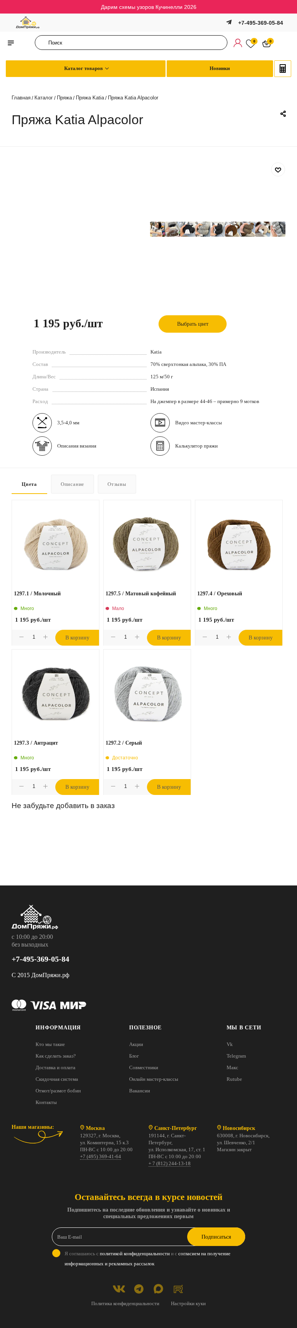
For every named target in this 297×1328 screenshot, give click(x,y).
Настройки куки (188, 1303)
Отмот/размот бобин (58, 1091)
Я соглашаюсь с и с (147, 1258)
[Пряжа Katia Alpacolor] (157, 229)
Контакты (46, 1102)
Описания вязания (76, 446)
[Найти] (43, 42)
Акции (136, 1044)
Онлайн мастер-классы (153, 1079)
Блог (134, 1056)
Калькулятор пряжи (196, 446)
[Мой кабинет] (238, 42)
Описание (72, 484)
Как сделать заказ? (56, 1056)
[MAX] (158, 1288)
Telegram (236, 1056)
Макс (232, 1067)
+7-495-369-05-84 (260, 23)
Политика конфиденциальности (125, 1303)
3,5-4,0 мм (68, 423)
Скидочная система (57, 1079)
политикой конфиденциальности (135, 1253)
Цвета (29, 484)
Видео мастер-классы (198, 423)
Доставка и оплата (55, 1067)
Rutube (234, 1079)
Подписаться (216, 1237)
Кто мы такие (50, 1044)
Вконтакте (119, 1288)
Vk (230, 1044)
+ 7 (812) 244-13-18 (169, 1163)
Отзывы (117, 484)
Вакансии (139, 1091)
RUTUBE (178, 1288)
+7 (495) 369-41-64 (100, 1156)
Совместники (143, 1067)
